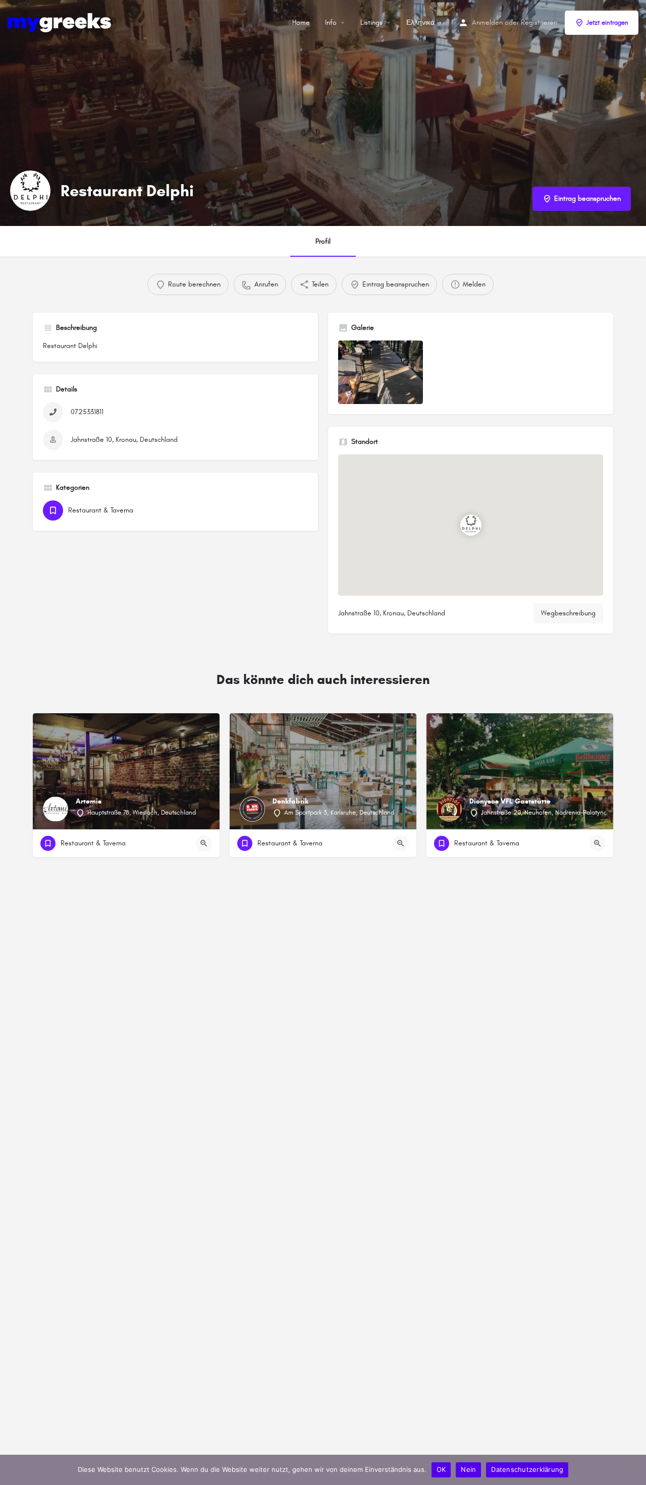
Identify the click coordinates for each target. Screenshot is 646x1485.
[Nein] (633, 1470)
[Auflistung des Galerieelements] (380, 372)
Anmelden (487, 22)
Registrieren (539, 22)
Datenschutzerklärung (527, 1469)
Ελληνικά (420, 22)
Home (301, 22)
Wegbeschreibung (568, 613)
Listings (371, 22)
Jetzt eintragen (607, 23)
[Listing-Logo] (30, 190)
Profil (323, 241)
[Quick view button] (204, 843)
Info (331, 22)
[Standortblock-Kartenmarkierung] (470, 525)
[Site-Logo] (61, 22)
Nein (468, 1469)
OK (441, 1469)
